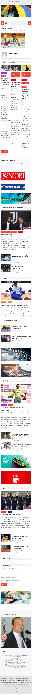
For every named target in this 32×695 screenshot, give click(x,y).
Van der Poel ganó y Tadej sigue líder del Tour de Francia (21, 445)
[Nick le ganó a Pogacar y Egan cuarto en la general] (6, 68)
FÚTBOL (14, 80)
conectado (16, 163)
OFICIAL (3, 76)
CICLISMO (3, 73)
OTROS (4, 278)
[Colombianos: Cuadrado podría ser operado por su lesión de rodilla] (26, 68)
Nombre (3, 571)
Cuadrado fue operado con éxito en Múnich (15, 85)
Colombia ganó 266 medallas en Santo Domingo (21, 327)
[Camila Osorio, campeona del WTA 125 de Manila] (6, 538)
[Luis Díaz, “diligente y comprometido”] (6, 268)
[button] (13, 40)
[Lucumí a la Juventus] (16, 220)
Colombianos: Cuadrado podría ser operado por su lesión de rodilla (25, 94)
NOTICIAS (3, 302)
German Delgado (15, 30)
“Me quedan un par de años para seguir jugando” (20, 257)
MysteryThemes (16, 692)
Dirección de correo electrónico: (8, 577)
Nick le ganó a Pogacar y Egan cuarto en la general (5, 82)
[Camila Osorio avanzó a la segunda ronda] (6, 548)
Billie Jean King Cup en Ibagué (11, 515)
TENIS (4, 488)
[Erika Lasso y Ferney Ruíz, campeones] (16, 290)
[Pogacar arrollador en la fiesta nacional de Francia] (6, 435)
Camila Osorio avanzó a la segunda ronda (20, 547)
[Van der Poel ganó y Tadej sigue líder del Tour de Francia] (6, 445)
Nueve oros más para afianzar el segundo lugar (21, 338)
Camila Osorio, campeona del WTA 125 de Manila (21, 537)
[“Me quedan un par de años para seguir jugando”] (6, 257)
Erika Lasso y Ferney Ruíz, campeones (14, 305)
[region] (16, 11)
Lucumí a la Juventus (8, 234)
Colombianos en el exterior (15, 74)
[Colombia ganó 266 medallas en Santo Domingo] (6, 328)
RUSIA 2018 (6, 558)
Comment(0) (24, 30)
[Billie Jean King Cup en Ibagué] (16, 500)
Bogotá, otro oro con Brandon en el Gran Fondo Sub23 (5, 151)
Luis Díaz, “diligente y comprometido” (18, 267)
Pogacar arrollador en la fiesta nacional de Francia (20, 435)
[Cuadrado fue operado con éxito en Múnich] (16, 68)
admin (14, 94)
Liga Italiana (25, 83)
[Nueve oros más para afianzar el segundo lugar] (6, 338)
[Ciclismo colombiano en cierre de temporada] (16, 393)
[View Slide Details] (16, 11)
